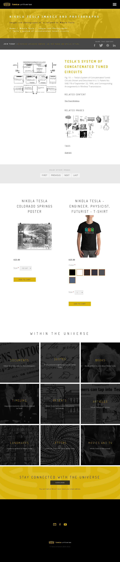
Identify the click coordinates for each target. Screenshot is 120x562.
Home (13, 28)
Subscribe (60, 483)
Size (15, 268)
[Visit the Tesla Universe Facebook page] (60, 525)
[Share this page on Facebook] (94, 45)
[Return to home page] (60, 543)
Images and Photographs (53, 28)
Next (66, 175)
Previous (56, 175)
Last (75, 175)
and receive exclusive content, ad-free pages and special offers (41, 44)
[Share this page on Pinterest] (108, 45)
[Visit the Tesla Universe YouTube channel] (65, 525)
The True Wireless (72, 101)
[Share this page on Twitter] (101, 45)
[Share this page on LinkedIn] (114, 45)
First (44, 175)
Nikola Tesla (27, 28)
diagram (68, 153)
